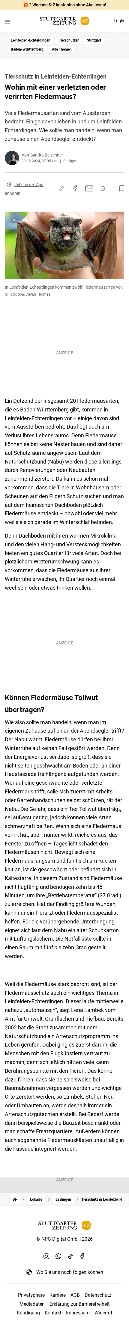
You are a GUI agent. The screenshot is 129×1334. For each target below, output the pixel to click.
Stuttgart (94, 40)
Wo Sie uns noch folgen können (69, 1272)
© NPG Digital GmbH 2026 (64, 1239)
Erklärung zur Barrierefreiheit (80, 1304)
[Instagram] (46, 1256)
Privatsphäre (31, 1295)
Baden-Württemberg (27, 49)
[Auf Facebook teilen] (75, 188)
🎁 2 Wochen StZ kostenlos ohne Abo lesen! (64, 4)
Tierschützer (69, 40)
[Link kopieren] (61, 188)
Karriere (58, 1295)
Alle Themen (62, 49)
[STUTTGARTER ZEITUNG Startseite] (64, 21)
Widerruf (103, 1313)
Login (119, 20)
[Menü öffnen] (7, 21)
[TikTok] (70, 1256)
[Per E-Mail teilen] (89, 188)
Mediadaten (32, 1304)
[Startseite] (15, 1199)
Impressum (78, 1313)
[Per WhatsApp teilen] (103, 188)
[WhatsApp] (58, 1256)
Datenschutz (98, 1295)
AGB (75, 1295)
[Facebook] (82, 1256)
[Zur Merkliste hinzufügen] (120, 189)
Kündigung (28, 1313)
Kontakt (53, 1313)
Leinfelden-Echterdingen (30, 40)
